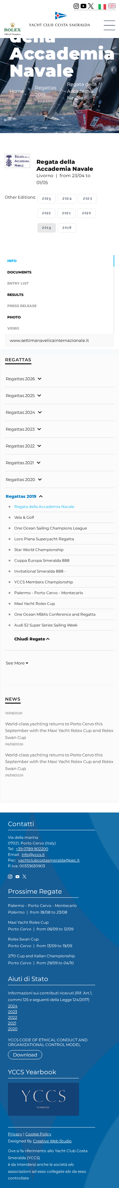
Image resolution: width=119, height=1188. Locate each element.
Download (25, 1055)
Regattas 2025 (20, 395)
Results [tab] (15, 294)
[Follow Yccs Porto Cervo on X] (91, 6)
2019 (46, 228)
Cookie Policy (38, 1134)
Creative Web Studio (52, 1141)
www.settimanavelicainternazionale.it (49, 340)
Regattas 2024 (20, 412)
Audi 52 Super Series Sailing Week (45, 625)
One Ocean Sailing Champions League (50, 528)
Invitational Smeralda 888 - (40, 571)
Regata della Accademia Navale (44, 506)
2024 (67, 198)
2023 (87, 198)
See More (16, 662)
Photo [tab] (14, 317)
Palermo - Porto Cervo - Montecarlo (48, 593)
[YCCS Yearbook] (43, 1098)
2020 (86, 213)
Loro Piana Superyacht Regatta (44, 539)
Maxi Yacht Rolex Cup (34, 603)
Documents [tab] (19, 272)
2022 (46, 213)
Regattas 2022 (20, 445)
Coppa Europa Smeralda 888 (41, 560)
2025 (46, 198)
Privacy (15, 1134)
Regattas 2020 (20, 479)
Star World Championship (38, 550)
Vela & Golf (24, 517)
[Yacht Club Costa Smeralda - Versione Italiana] (102, 6)
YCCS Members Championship (43, 582)
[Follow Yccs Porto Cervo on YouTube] (83, 6)
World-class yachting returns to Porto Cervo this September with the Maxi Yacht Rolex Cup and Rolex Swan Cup (59, 730)
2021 (66, 213)
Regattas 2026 (20, 378)
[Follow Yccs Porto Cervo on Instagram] (76, 6)
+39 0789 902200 (32, 848)
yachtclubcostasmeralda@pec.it (49, 860)
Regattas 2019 (21, 496)
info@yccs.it (33, 854)
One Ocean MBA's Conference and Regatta (55, 614)
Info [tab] (12, 261)
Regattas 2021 (20, 462)
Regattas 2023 (20, 429)
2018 (67, 228)
